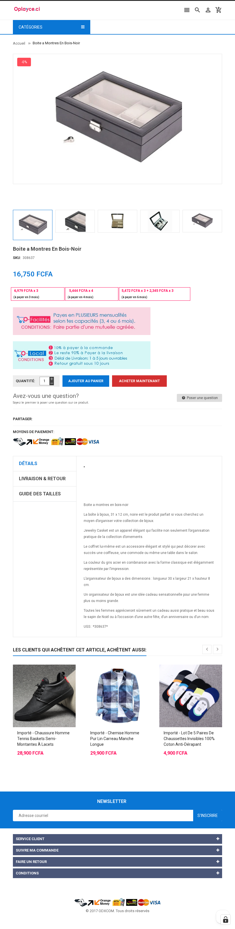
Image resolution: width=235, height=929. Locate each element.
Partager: (23, 419)
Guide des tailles (40, 494)
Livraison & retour (42, 478)
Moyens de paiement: (33, 432)
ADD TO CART (176, 918)
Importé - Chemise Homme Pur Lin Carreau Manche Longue (114, 739)
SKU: (17, 258)
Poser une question (202, 398)
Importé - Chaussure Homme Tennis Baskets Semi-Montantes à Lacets (43, 739)
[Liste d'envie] (50, 682)
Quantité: (25, 381)
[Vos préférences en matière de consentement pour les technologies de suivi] (225, 919)
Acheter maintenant (139, 381)
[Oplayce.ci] (117, 902)
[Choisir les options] (39, 682)
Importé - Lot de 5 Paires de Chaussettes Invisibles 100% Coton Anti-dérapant (189, 739)
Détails (28, 463)
